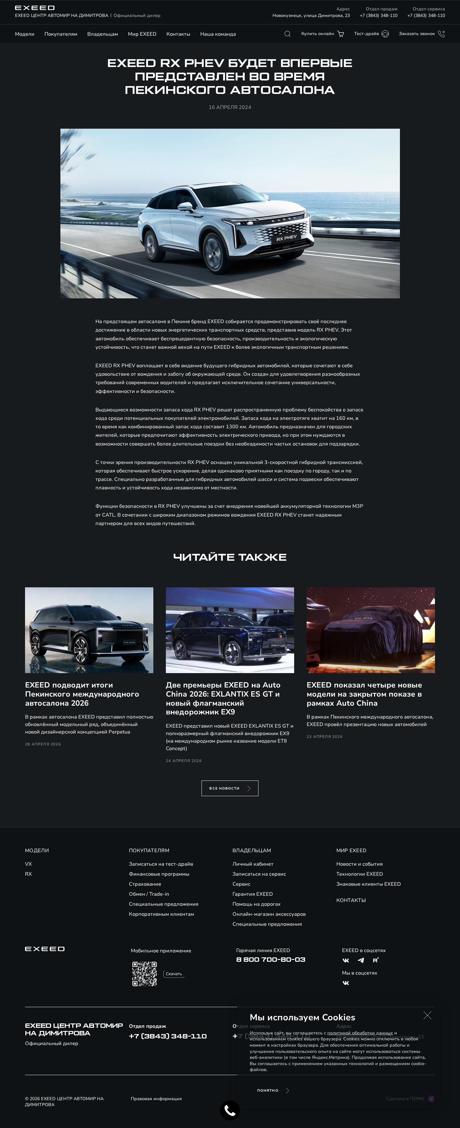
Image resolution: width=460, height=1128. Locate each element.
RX (28, 874)
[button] (427, 1015)
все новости (224, 788)
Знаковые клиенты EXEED (368, 884)
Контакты (178, 34)
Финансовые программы (159, 874)
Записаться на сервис (259, 874)
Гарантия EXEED (253, 894)
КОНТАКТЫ (351, 900)
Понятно (268, 1090)
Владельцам (102, 34)
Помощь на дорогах (257, 904)
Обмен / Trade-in (149, 894)
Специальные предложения (163, 904)
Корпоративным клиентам (161, 914)
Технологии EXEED (359, 874)
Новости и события (359, 864)
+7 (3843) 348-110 (378, 15)
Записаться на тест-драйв (161, 864)
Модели (24, 34)
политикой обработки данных (360, 1033)
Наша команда (218, 34)
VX (28, 864)
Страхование (145, 884)
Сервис (241, 884)
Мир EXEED (142, 34)
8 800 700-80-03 (270, 960)
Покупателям (60, 34)
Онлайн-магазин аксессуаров (269, 914)
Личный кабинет (253, 864)
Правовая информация (156, 1099)
